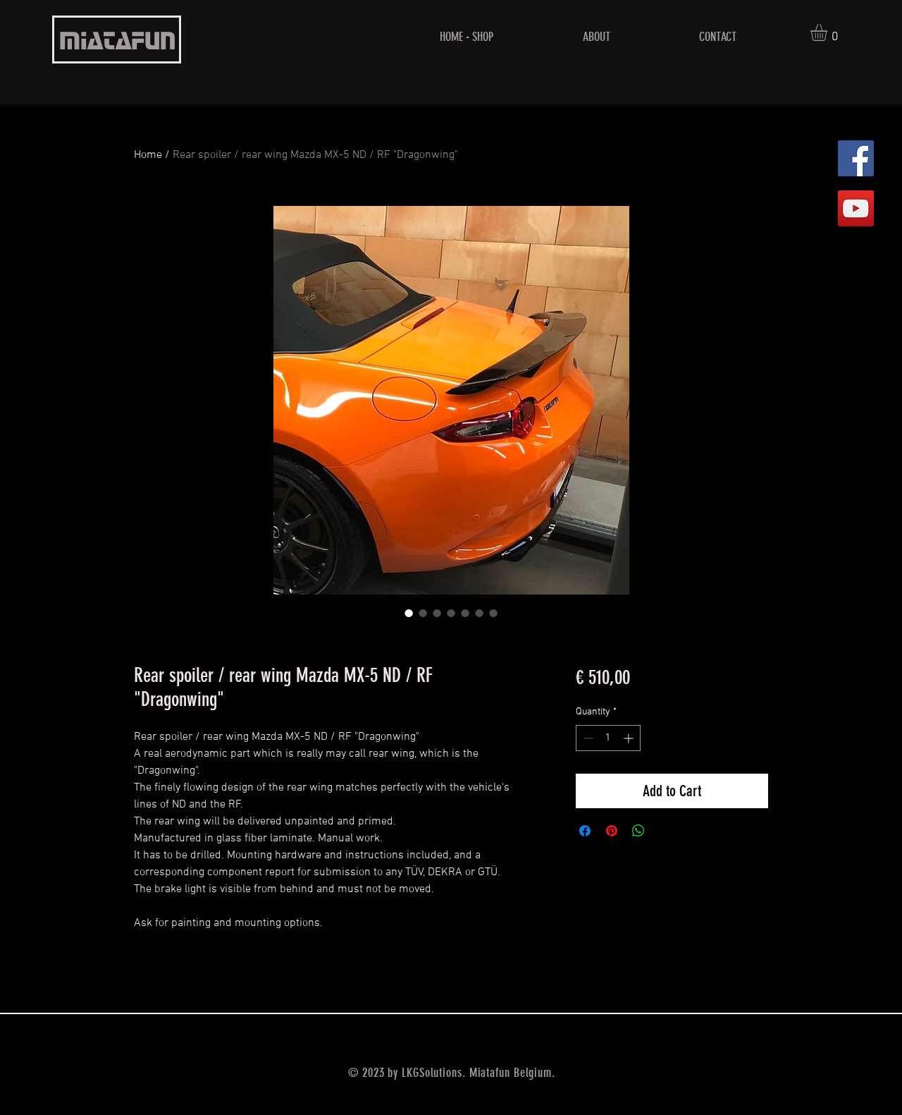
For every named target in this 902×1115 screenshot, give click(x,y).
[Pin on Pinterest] (611, 830)
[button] (828, 32)
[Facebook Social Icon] (856, 158)
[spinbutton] (608, 738)
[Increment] (629, 738)
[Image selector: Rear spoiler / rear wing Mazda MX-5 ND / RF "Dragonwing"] (409, 613)
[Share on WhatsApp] (638, 830)
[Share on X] (665, 830)
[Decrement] (586, 738)
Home (148, 155)
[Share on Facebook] (584, 830)
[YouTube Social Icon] (856, 208)
